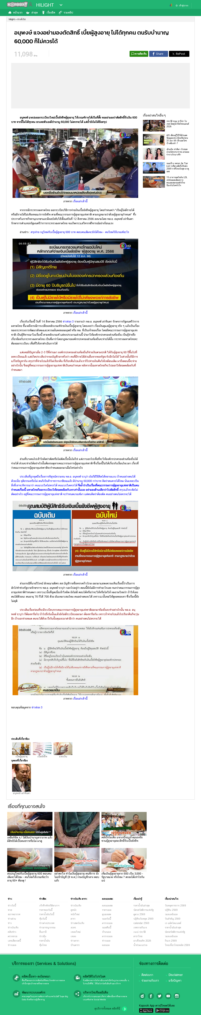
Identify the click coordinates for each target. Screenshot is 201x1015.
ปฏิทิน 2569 (171, 909)
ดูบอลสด (106, 914)
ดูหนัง (73, 909)
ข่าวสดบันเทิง (77, 923)
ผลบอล (106, 945)
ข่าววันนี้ (12, 905)
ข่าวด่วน (12, 918)
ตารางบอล (107, 923)
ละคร (73, 927)
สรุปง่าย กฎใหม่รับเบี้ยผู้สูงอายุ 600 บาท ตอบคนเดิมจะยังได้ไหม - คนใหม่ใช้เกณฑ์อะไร (80, 232)
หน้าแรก (17, 12)
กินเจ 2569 (171, 940)
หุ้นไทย (43, 945)
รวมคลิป (68, 12)
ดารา (73, 918)
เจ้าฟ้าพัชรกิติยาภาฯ (49, 905)
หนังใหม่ (75, 914)
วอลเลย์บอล (171, 914)
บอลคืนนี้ (106, 927)
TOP (193, 1009)
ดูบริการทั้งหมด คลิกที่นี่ (107, 1008)
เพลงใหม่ (76, 931)
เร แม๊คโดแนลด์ (173, 923)
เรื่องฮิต (51, 12)
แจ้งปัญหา (174, 980)
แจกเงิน (63, 756)
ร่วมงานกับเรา (150, 980)
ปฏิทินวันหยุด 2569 (143, 918)
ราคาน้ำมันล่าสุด (141, 905)
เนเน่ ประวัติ (139, 931)
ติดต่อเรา (147, 975)
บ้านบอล (106, 931)
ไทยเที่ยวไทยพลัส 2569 (177, 945)
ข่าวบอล (12, 945)
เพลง (73, 936)
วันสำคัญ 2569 (172, 918)
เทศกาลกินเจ (140, 927)
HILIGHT (45, 5)
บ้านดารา (75, 945)
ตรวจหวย (12, 936)
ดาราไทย (137, 936)
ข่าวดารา (75, 940)
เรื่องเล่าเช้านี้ (80, 201)
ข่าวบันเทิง (13, 927)
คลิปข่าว (12, 931)
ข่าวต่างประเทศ (46, 923)
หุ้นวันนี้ (43, 918)
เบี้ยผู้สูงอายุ (21, 756)
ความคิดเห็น (141, 53)
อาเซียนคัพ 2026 (142, 940)
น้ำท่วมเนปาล (140, 945)
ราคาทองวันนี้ (45, 909)
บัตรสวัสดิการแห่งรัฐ (143, 909)
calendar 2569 (141, 923)
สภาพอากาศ (14, 914)
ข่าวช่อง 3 (68, 321)
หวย (10, 909)
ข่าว (10, 923)
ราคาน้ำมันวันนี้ (46, 914)
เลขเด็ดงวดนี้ (14, 940)
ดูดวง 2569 (139, 914)
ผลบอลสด (107, 905)
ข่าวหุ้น (42, 936)
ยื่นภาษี (42, 931)
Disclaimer (175, 975)
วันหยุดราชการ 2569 (175, 905)
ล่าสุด (34, 12)
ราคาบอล (106, 909)
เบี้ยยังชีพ (42, 756)
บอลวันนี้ (106, 918)
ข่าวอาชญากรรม (47, 927)
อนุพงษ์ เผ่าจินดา (21, 793)
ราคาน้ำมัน (44, 940)
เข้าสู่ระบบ (183, 5)
